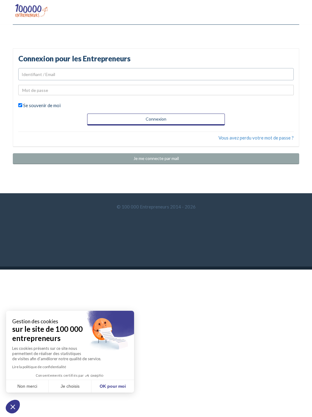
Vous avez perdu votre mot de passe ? (256, 137)
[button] (12, 406)
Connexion (156, 118)
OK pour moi (113, 386)
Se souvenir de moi (42, 105)
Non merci (27, 386)
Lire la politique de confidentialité (39, 366)
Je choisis (70, 386)
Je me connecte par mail (156, 158)
